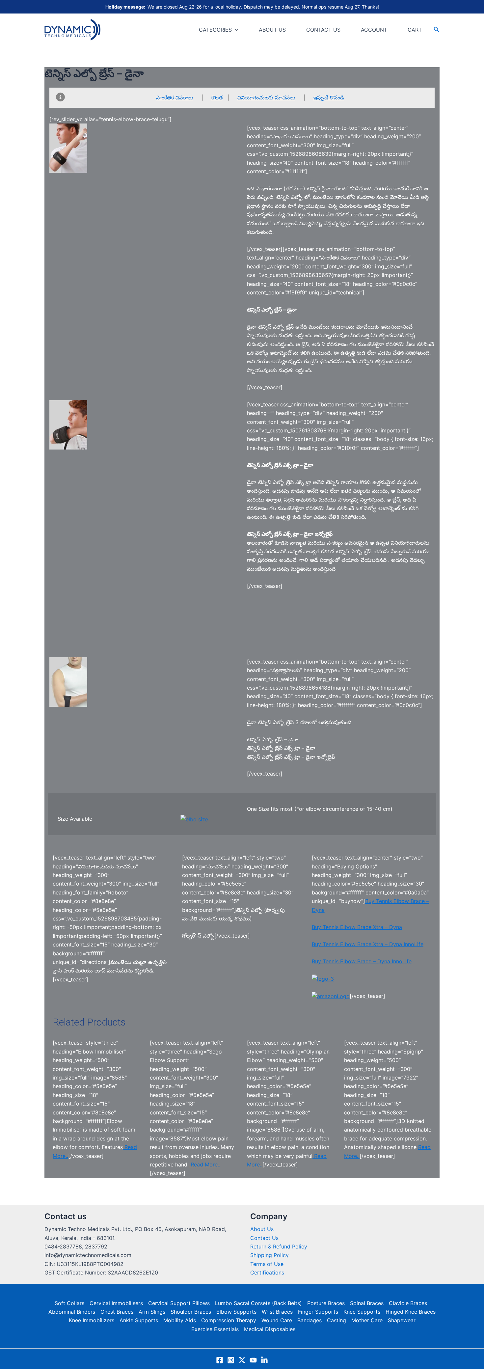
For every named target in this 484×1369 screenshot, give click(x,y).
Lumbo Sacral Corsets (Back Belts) (258, 1303)
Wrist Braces (277, 1311)
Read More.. (204, 1164)
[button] (235, 29)
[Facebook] (219, 1360)
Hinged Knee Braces (411, 1311)
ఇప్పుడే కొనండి (328, 97)
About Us (262, 1229)
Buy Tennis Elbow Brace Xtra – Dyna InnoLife (367, 944)
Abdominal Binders (71, 1311)
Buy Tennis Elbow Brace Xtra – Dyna (357, 927)
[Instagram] (230, 1360)
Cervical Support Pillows (179, 1303)
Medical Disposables (269, 1329)
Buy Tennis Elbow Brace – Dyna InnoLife (362, 961)
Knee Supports (361, 1311)
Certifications (267, 1272)
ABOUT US (272, 29)
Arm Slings (152, 1311)
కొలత (217, 97)
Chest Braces (116, 1311)
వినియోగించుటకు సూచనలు (266, 97)
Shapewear (402, 1320)
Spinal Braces (367, 1303)
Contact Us (264, 1238)
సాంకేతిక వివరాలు (174, 97)
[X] (242, 1360)
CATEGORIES (215, 29)
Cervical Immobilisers (116, 1303)
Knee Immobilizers (91, 1320)
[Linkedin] (264, 1360)
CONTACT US (323, 29)
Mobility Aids (179, 1320)
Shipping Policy (269, 1255)
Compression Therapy (228, 1320)
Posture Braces (326, 1303)
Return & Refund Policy (278, 1246)
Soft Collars (69, 1303)
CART (415, 29)
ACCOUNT (374, 29)
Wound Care (276, 1320)
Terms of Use (266, 1264)
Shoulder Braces (191, 1311)
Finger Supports (318, 1311)
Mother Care (367, 1320)
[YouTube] (253, 1360)
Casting (336, 1320)
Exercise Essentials (215, 1329)
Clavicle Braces (408, 1303)
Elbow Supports (236, 1311)
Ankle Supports (139, 1320)
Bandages (309, 1320)
